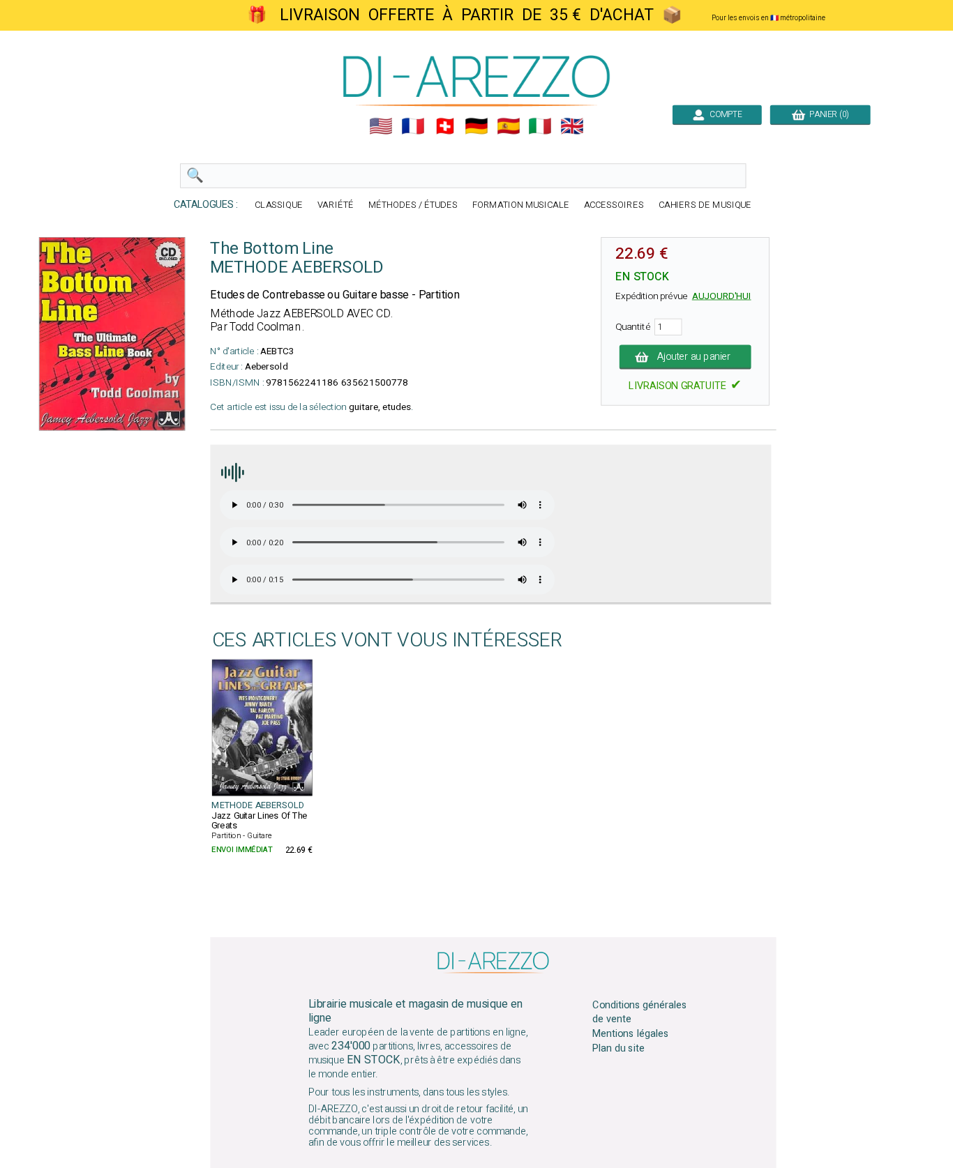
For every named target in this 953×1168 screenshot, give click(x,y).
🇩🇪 (476, 126)
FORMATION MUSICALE (520, 205)
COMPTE (723, 114)
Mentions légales (630, 1034)
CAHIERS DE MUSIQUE (705, 205)
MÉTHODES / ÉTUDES (413, 205)
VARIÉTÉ (335, 205)
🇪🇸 (508, 126)
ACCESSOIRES (614, 205)
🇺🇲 (381, 126)
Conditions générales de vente (639, 1012)
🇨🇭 (445, 126)
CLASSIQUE (279, 205)
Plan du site (618, 1048)
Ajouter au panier (694, 357)
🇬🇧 (572, 126)
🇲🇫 (413, 126)
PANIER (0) (827, 114)
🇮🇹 (540, 126)
